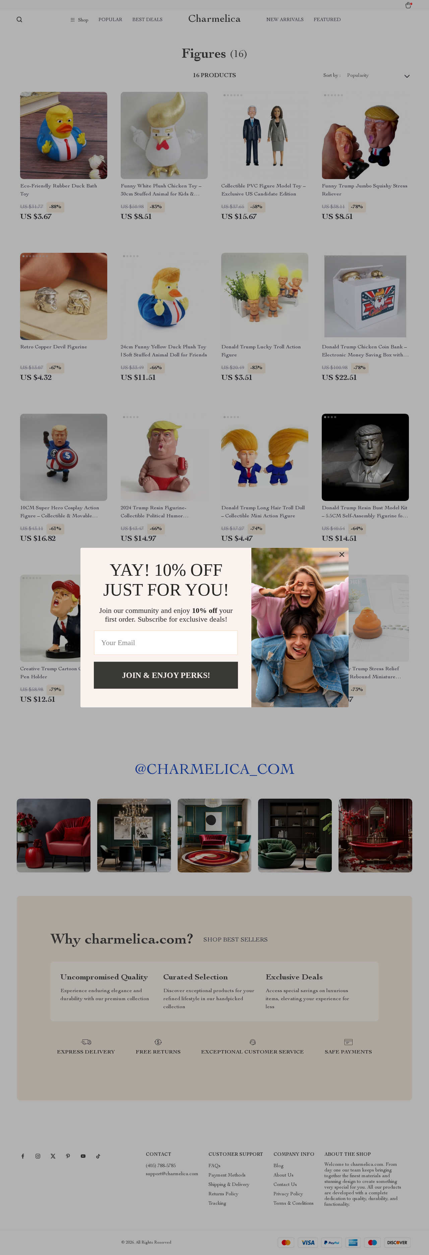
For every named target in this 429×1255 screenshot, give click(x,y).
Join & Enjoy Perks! (166, 675)
